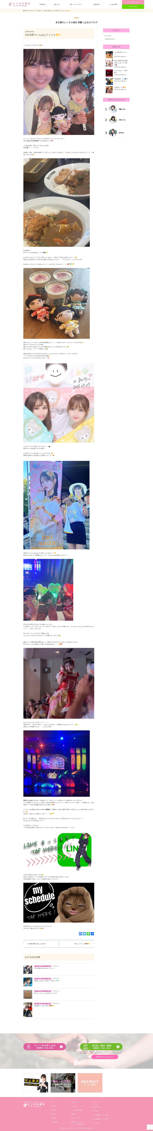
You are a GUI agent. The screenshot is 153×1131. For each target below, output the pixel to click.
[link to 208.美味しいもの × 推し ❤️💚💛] (27, 1016)
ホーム (52, 1102)
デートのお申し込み (133, 2)
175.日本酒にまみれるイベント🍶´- (44, 968)
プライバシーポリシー (76, 1118)
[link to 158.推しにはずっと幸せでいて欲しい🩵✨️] (27, 985)
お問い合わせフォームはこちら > (105, 1057)
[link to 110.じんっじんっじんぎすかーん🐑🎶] (27, 997)
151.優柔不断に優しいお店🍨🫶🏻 (37, 943)
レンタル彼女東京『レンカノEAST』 (100, 1115)
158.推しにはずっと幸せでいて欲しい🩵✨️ (47, 980)
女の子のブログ (110, 39)
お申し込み (73, 1106)
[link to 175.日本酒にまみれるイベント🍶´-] (27, 973)
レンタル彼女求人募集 (76, 1110)
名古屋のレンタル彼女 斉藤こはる (43, 966)
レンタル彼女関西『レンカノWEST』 (100, 1119)
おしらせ (108, 35)
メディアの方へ (95, 1123)
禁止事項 (53, 1110)
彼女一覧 (53, 1114)
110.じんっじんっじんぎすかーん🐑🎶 (45, 993)
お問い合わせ (74, 1102)
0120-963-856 (133, 6)
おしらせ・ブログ (96, 1102)
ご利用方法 (53, 1106)
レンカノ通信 (95, 1111)
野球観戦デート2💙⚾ (121, 79)
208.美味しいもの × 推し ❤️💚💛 (44, 1005)
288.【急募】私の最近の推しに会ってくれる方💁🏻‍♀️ (121, 63)
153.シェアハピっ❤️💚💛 (82, 943)
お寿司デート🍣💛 (120, 87)
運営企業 (73, 1114)
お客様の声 (53, 1118)
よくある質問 (54, 1122)
